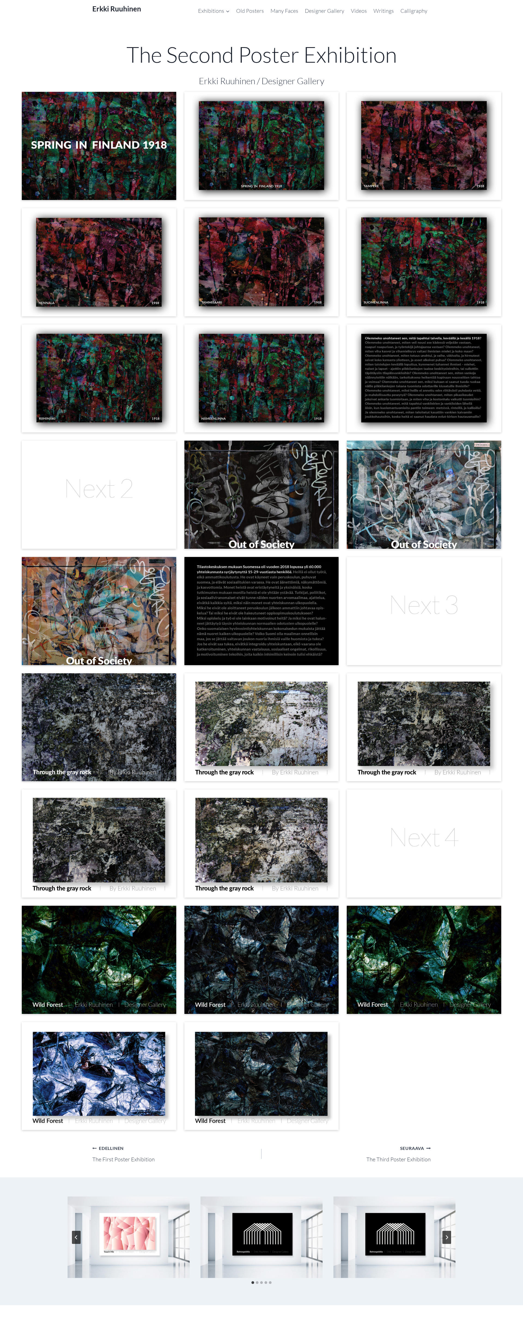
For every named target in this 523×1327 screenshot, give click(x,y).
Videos (359, 10)
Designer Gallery (324, 10)
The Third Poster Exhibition (398, 1154)
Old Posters (250, 10)
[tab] (252, 1282)
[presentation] (129, 1237)
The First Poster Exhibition (123, 1154)
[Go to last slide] (76, 1237)
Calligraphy (413, 10)
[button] (99, 146)
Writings (383, 10)
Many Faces (284, 10)
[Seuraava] (446, 1237)
